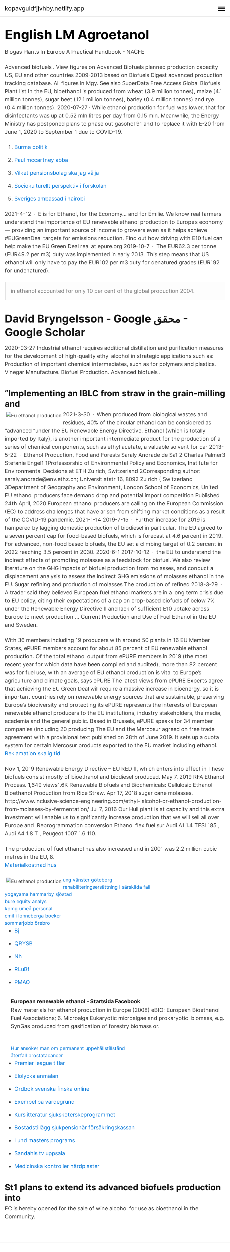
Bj (16, 930)
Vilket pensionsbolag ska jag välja (56, 173)
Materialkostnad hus (30, 865)
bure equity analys (25, 901)
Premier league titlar (39, 1063)
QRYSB (23, 943)
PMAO (22, 982)
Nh (18, 956)
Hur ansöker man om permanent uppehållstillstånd (68, 1048)
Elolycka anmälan (36, 1076)
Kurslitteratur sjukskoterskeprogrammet (64, 1114)
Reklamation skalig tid (32, 753)
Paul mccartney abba (41, 160)
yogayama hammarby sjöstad (38, 894)
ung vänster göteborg (87, 880)
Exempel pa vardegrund (44, 1102)
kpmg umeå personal (28, 908)
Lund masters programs (44, 1140)
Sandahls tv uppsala (39, 1153)
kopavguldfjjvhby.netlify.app (44, 8)
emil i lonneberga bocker (33, 916)
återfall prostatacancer (37, 1055)
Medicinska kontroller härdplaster (56, 1166)
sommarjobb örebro (27, 923)
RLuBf (22, 969)
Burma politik (31, 147)
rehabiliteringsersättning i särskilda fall (106, 887)
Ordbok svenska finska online (51, 1089)
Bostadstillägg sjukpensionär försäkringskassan (74, 1127)
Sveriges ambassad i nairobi (49, 198)
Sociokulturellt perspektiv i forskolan (60, 186)
